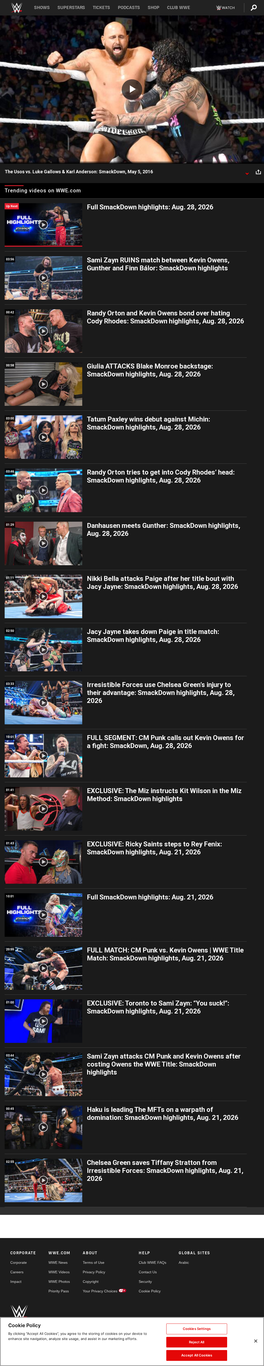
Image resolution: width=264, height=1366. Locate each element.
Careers (16, 1272)
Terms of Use (93, 1262)
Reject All (196, 1342)
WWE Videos (59, 1272)
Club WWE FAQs (152, 1262)
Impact (15, 1281)
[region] (132, 1341)
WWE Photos (59, 1281)
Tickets (101, 7)
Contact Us (148, 1272)
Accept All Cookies (196, 1355)
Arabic (184, 1262)
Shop (153, 7)
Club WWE (178, 7)
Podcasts (129, 7)
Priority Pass (58, 1291)
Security (145, 1281)
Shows (42, 7)
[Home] (16, 8)
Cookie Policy (150, 1291)
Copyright (90, 1281)
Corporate (18, 1262)
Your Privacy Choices (100, 1291)
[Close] (255, 1341)
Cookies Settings (197, 1329)
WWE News (58, 1262)
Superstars (71, 7)
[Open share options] (258, 172)
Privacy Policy (94, 1272)
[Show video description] (247, 172)
